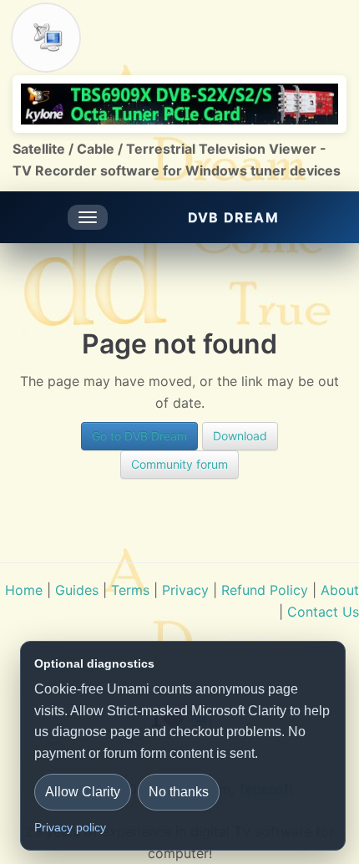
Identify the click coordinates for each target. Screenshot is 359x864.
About (340, 590)
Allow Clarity (82, 792)
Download (240, 436)
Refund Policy (264, 590)
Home (24, 590)
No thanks (179, 792)
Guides (77, 590)
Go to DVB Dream (139, 436)
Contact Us (323, 611)
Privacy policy (70, 827)
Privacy (185, 590)
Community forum (179, 464)
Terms (130, 590)
